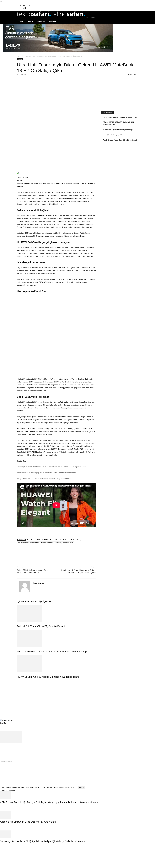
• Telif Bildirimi (130, 771)
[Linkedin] (49, 84)
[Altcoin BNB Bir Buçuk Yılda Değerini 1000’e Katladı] (77, 815)
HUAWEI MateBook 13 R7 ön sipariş (70, 540)
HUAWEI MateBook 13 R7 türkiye (51, 542)
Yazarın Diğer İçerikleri (40, 601)
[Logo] (34, 17)
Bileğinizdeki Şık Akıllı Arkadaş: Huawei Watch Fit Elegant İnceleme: (44, 478)
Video (20, 21)
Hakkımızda (26, 5)
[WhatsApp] (44, 84)
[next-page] (19, 708)
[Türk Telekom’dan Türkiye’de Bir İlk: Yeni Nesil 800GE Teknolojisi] (56, 638)
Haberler (41, 21)
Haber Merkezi (25, 75)
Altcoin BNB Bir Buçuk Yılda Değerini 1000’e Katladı (28, 821)
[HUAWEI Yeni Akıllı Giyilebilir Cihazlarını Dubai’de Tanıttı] (56, 663)
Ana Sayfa (20, 56)
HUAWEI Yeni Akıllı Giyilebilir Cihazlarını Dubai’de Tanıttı (48, 676)
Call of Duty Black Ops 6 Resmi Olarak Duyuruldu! (120, 117)
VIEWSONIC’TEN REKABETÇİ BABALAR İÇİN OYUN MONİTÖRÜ (118, 123)
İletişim (24, 8)
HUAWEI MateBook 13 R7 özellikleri (28, 542)
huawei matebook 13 (33, 540)
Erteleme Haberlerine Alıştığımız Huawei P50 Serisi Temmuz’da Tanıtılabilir (46, 473)
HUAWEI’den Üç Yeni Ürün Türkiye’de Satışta (118, 130)
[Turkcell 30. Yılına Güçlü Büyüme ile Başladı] (56, 613)
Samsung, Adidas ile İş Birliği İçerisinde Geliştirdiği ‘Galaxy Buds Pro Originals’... (43, 841)
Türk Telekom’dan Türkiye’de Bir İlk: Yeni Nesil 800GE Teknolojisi (52, 651)
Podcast (30, 21)
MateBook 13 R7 (68, 542)
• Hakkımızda (118, 771)
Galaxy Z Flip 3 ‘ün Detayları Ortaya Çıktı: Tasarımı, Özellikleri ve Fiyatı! (32, 571)
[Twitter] (38, 84)
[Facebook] (33, 84)
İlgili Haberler (23, 601)
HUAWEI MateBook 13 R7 (49, 540)
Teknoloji (28, 56)
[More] (59, 84)
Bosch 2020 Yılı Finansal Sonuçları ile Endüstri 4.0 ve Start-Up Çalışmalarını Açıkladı (78, 571)
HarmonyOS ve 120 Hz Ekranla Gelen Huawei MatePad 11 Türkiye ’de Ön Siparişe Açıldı (51, 467)
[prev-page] (17, 708)
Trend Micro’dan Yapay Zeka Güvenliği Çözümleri (120, 140)
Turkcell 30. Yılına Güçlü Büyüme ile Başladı (41, 626)
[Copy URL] (54, 84)
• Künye (110, 771)
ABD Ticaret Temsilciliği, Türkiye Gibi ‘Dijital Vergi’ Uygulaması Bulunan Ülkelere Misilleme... (50, 802)
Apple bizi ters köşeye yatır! (112, 135)
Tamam (81, 787)
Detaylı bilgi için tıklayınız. (68, 787)
